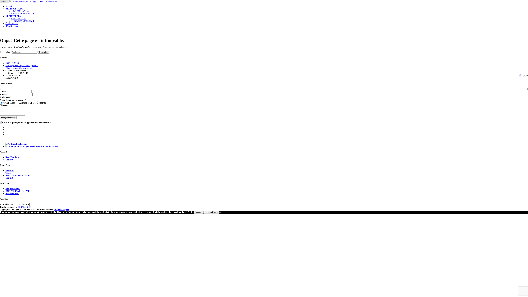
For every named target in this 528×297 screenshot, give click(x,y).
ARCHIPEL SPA (13, 16)
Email (3, 94)
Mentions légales (61, 209)
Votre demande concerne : (13, 100)
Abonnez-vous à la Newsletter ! (19, 68)
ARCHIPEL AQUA (20, 11)
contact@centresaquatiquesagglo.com (22, 65)
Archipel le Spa (26, 103)
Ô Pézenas (41, 103)
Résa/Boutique (12, 26)
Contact (9, 160)
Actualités (4, 204)
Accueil (9, 6)
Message (4, 105)
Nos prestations (13, 188)
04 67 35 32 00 (12, 63)
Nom (3, 91)
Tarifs (8, 173)
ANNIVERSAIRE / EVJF (22, 14)
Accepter (198, 212)
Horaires (10, 170)
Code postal (5, 97)
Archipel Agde (9, 103)
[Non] (220, 212)
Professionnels (12, 193)
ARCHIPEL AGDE (14, 9)
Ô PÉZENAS (12, 23)
